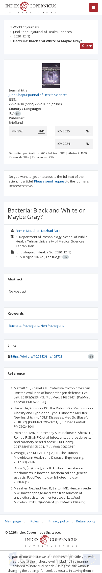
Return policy (86, 521)
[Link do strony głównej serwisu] (30, 7)
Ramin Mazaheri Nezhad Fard (38, 230)
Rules (34, 521)
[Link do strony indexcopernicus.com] (51, 541)
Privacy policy (59, 521)
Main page (13, 521)
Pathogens (31, 325)
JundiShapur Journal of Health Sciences (42, 32)
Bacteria (15, 325)
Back (88, 46)
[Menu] (93, 7)
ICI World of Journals (24, 27)
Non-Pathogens (52, 325)
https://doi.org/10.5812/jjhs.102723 (36, 356)
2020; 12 (22, 36)
